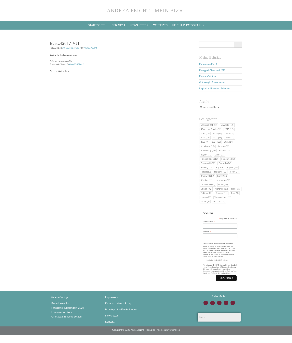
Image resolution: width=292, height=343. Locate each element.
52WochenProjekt (211, 129)
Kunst (222, 176)
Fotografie (228, 159)
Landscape (223, 180)
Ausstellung (208, 150)
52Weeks (227, 125)
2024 (216, 142)
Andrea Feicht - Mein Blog (146, 10)
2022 (229, 138)
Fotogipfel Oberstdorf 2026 (212, 70)
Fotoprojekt (208, 163)
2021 (217, 138)
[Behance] (226, 303)
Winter (205, 201)
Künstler (206, 180)
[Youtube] (219, 303)
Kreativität (207, 176)
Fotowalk (224, 163)
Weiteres (160, 25)
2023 (204, 142)
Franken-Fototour (207, 76)
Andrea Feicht (90, 48)
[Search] (238, 45)
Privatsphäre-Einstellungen (121, 309)
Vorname (207, 232)
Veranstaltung (222, 197)
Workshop (219, 201)
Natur (235, 189)
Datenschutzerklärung (118, 303)
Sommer (221, 193)
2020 (205, 138)
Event (219, 155)
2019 (229, 133)
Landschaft (208, 184)
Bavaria (224, 150)
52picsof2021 (209, 125)
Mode (223, 184)
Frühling (206, 167)
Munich (206, 189)
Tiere (235, 193)
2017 (205, 133)
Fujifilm (232, 167)
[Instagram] (205, 303)
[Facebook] (212, 303)
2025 (228, 142)
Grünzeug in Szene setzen (212, 82)
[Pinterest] (232, 303)
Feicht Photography (188, 25)
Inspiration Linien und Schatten (214, 88)
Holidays (220, 172)
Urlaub (206, 197)
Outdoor (206, 193)
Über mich (117, 25)
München (221, 189)
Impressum (111, 297)
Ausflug (223, 146)
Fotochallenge (209, 159)
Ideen (234, 172)
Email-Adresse (209, 222)
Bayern (206, 155)
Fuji (219, 167)
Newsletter (139, 25)
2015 (229, 129)
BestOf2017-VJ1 (76, 64)
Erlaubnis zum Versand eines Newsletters (218, 244)
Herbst (206, 172)
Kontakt (110, 321)
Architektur (208, 146)
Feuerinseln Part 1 (208, 64)
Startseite (96, 25)
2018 (217, 133)
